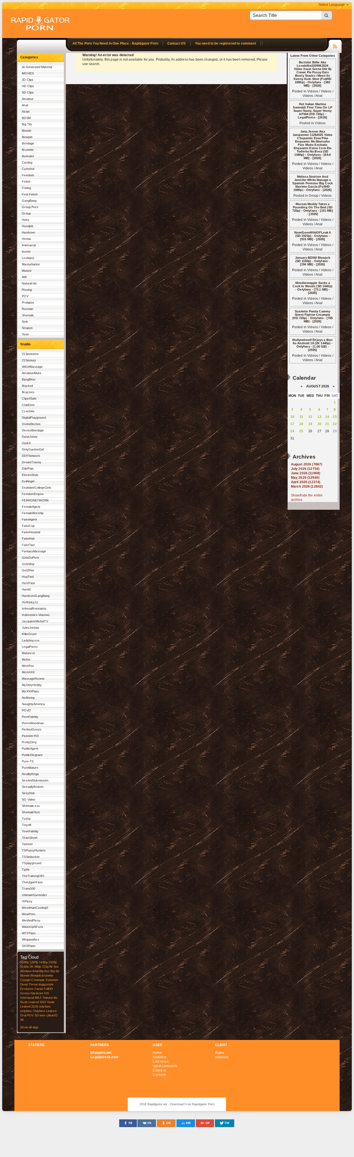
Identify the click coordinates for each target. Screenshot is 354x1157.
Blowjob (27, 137)
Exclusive (26, 988)
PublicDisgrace (32, 755)
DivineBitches (31, 424)
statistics (221, 1057)
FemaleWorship (32, 513)
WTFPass (29, 933)
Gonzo (25, 993)
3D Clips (27, 79)
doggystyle (45, 984)
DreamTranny (31, 462)
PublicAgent (30, 748)
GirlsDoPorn (30, 557)
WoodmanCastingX (35, 907)
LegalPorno (29, 646)
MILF (38, 997)
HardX (26, 589)
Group (26, 213)
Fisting (26, 188)
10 (292, 417)
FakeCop (28, 525)
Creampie (38, 980)
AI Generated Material (37, 67)
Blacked (27, 385)
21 (327, 424)
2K (31, 966)
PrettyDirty (29, 742)
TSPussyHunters (34, 850)
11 (301, 417)
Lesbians (28, 258)
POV (25, 296)
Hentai (26, 238)
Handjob (27, 226)
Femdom (28, 175)
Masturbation (31, 264)
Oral (23, 1015)
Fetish (26, 181)
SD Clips (28, 92)
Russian (27, 308)
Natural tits (29, 283)
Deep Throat (29, 984)
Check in (159, 1070)
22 (335, 424)
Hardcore (28, 232)
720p (45, 966)
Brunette (27, 149)
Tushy (26, 818)
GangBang (29, 200)
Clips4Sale (29, 398)
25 (301, 431)
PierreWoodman (33, 723)
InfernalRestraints (34, 608)
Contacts (159, 1075)
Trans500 (28, 888)
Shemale (28, 315)
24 (292, 431)
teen (43, 1015)
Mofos (26, 659)
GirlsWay (28, 564)
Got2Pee (28, 570)
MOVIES (28, 73)
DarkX (26, 443)
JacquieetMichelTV (35, 621)
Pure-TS (27, 761)
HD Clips (28, 86)
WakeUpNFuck (32, 926)
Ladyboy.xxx (31, 640)
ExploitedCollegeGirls (36, 487)
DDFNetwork (31, 455)
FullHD (48, 988)
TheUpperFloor (32, 882)
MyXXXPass (30, 691)
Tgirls (26, 869)
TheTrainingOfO (33, 876)
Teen (25, 334)
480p (37, 966)
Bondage (28, 143)
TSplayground (31, 863)
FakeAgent (29, 519)
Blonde (26, 130)
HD (46, 993)
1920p (52, 962)
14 (327, 417)
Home (157, 1053)
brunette (47, 975)
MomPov (28, 665)
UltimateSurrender (34, 895)
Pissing (27, 289)
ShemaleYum (31, 812)
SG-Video (28, 799)
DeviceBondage (33, 430)
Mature (27, 270)
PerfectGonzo (31, 729)
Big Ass (44, 971)
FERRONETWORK (35, 500)
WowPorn (28, 914)
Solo (25, 321)
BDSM (26, 118)
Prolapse (28, 302)
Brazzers (28, 392)
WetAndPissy (31, 920)
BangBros (28, 379)
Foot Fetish (30, 194)
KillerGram (29, 634)
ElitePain (27, 468)
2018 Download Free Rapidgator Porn (41, 24)
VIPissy (27, 901)
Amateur (27, 98)
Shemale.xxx (31, 805)
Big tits (54, 971)
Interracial (29, 245)
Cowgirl (25, 980)
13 (319, 417)
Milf (24, 277)
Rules (219, 1053)
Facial (39, 988)
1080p (24, 962)
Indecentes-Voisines (36, 615)
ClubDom (28, 405)
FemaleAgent (31, 506)
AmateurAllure (31, 373)
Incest (26, 251)
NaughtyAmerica (33, 704)
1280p (34, 962)
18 (301, 424)
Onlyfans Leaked (44, 1011)
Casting (27, 162)
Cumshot (28, 168)
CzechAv (28, 411)
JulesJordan (30, 627)
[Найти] (326, 15)
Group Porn (30, 207)
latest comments (165, 1066)
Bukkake (28, 156)
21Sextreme (30, 354)
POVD (26, 710)
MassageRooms (33, 678)
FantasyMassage (34, 551)
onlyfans (45, 1006)
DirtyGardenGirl (33, 449)
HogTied (27, 576)
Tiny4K (27, 825)
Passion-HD (30, 735)
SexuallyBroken (32, 786)
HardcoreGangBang (36, 595)
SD (37, 1015)
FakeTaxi (28, 545)
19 (310, 424)
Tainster (27, 844)
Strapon (27, 328)
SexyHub (28, 793)
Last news (160, 1061)
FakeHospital (31, 532)
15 (335, 417)
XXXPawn (28, 946)
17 (292, 424)
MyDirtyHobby (32, 685)
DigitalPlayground (34, 417)
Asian (26, 111)
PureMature (30, 767)
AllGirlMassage (32, 366)
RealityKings (30, 774)
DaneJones (30, 436)
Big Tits (27, 124)
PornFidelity (30, 716)
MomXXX (28, 672)
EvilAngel (28, 481)
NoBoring (28, 697)
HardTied (28, 583)
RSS (335, 45)
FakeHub (28, 538)
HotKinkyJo (30, 602)
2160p (24, 966)
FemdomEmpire (33, 494)
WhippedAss (30, 939)
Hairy (25, 219)
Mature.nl (28, 653)
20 (319, 424)
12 (310, 417)
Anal (25, 105)
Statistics (159, 1057)
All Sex (54, 966)
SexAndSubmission (35, 780)
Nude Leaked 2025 (33, 1002)
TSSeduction (31, 856)
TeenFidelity (30, 831)
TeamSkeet (29, 837)
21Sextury (29, 360)
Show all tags (29, 1027)
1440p (43, 962)
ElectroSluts (30, 475)
